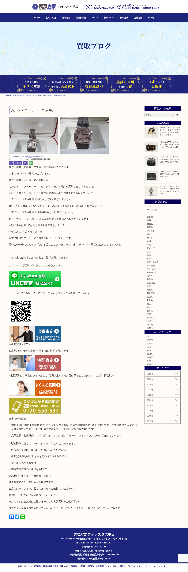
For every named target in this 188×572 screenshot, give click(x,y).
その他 (150, 324)
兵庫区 (150, 364)
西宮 (149, 346)
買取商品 (66, 17)
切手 (149, 258)
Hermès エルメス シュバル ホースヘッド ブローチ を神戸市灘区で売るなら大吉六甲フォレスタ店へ (170, 131)
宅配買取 (91, 566)
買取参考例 (81, 17)
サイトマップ (150, 566)
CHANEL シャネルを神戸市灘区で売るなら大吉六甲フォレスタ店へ (170, 173)
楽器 (149, 303)
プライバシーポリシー (135, 566)
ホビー (150, 321)
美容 (149, 314)
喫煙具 (150, 289)
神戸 (149, 360)
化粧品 (150, 310)
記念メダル (152, 248)
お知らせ (151, 327)
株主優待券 (152, 272)
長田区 (150, 350)
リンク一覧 (161, 566)
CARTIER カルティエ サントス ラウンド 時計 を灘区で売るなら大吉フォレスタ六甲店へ (169, 190)
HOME (37, 17)
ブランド (18, 163)
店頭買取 (73, 566)
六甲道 (150, 343)
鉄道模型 (151, 265)
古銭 (149, 251)
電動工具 (151, 293)
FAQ (114, 566)
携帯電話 (151, 317)
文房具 (150, 296)
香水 (149, 307)
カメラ (150, 237)
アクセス (108, 566)
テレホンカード (153, 268)
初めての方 (51, 17)
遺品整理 (99, 566)
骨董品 (150, 279)
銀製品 (150, 227)
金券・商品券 (153, 261)
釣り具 (150, 300)
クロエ (150, 206)
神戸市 (150, 339)
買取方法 (124, 17)
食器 (149, 241)
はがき (150, 275)
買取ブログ (109, 17)
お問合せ (121, 566)
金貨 (149, 244)
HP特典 (95, 17)
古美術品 (151, 282)
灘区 (31, 163)
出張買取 (82, 566)
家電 (149, 286)
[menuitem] (37, 17)
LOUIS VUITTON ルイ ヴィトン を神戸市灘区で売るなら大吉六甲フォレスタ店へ (170, 144)
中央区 (150, 357)
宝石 (149, 220)
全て (11, 163)
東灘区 (150, 353)
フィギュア (152, 209)
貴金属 (150, 216)
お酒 (149, 255)
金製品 (150, 223)
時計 (25, 163)
